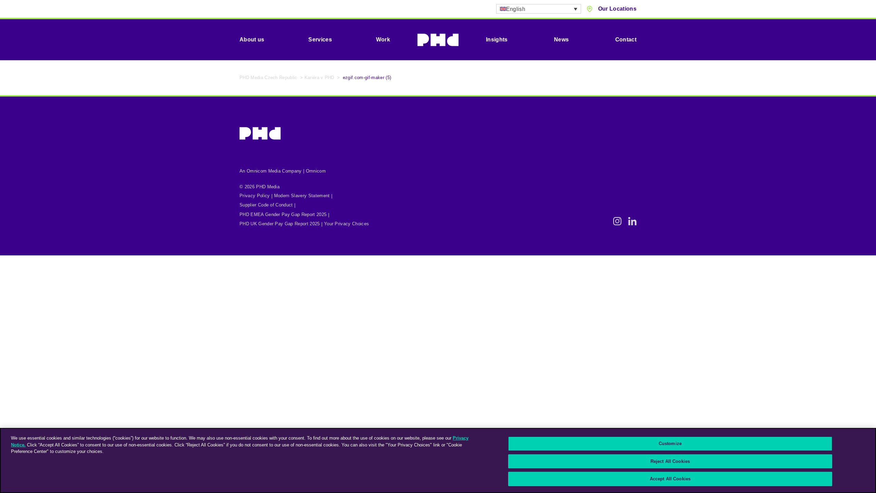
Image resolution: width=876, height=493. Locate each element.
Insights (497, 39)
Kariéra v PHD (319, 77)
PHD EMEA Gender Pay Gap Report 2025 (283, 214)
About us (252, 39)
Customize (670, 443)
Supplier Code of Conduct (266, 204)
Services (320, 39)
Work (383, 39)
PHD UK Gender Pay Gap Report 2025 (280, 223)
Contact (625, 39)
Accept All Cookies (670, 478)
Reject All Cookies (670, 461)
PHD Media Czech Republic (268, 77)
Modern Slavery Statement (302, 195)
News (561, 39)
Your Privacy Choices (346, 223)
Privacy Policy (255, 195)
